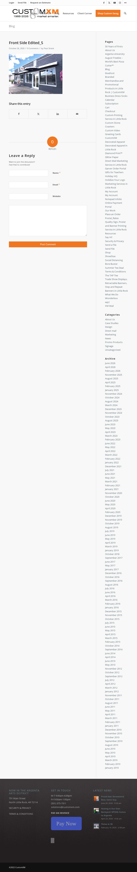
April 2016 (110, 596)
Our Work (110, 210)
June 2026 (110, 363)
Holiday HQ (111, 176)
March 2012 (111, 687)
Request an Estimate (40, 2)
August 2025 (111, 378)
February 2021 (112, 485)
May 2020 (110, 504)
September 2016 (113, 580)
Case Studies (111, 323)
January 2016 (112, 607)
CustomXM (111, 137)
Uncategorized (112, 349)
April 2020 (110, 508)
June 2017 (110, 561)
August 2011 (111, 703)
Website (57, 196)
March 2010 (111, 760)
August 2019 (111, 527)
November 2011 (113, 695)
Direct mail (110, 330)
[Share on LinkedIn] (57, 113)
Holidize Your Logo (115, 179)
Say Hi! (108, 237)
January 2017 (112, 569)
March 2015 (111, 638)
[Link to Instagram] (120, 2)
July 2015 (109, 622)
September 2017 (113, 557)
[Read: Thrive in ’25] (96, 826)
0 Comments (33, 48)
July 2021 (109, 470)
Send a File (110, 244)
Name (56, 172)
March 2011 (111, 718)
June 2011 (110, 706)
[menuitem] (12, 3)
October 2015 (112, 619)
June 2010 (110, 748)
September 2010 (113, 741)
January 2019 (112, 550)
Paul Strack (49, 48)
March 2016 (111, 599)
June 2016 (110, 592)
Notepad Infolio (113, 199)
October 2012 (112, 672)
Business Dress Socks (116, 96)
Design (108, 326)
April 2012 (110, 683)
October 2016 (112, 577)
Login (11, 2)
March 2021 (111, 481)
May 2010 (110, 752)
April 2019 (110, 542)
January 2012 (112, 691)
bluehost (110, 73)
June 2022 (110, 443)
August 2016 (111, 584)
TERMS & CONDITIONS (21, 813)
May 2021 (110, 477)
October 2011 (112, 699)
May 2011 (110, 710)
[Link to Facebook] (103, 2)
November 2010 (113, 733)
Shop (108, 252)
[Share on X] (38, 113)
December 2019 (113, 515)
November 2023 (113, 412)
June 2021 (110, 473)
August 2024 (111, 401)
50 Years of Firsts (114, 46)
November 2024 (113, 393)
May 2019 (110, 538)
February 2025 (112, 386)
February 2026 (112, 370)
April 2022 (110, 451)
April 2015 (110, 634)
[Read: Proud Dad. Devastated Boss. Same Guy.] (96, 798)
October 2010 (112, 737)
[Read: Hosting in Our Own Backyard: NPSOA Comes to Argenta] (96, 810)
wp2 (107, 302)
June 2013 (110, 661)
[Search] (125, 13)
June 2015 (110, 626)
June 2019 (110, 535)
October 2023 (112, 416)
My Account (111, 191)
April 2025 (110, 382)
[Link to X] (109, 2)
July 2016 (109, 588)
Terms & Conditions (115, 271)
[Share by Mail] (77, 113)
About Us (110, 50)
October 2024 (112, 397)
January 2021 (112, 489)
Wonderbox (111, 298)
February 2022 (112, 458)
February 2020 (112, 512)
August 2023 (111, 420)
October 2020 (112, 496)
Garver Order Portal (115, 168)
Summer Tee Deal (114, 267)
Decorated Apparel (115, 141)
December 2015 (113, 611)
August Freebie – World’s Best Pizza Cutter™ (114, 61)
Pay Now (66, 823)
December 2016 (113, 573)
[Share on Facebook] (19, 113)
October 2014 (112, 645)
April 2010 (110, 756)
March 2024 (111, 405)
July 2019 (109, 531)
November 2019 (113, 519)
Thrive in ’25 (107, 824)
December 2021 (113, 466)
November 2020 (113, 493)
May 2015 (110, 630)
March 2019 (111, 546)
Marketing (110, 334)
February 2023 (112, 439)
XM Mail (109, 305)
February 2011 (112, 722)
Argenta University (115, 54)
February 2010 (112, 764)
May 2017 (110, 565)
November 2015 (113, 615)
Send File (22, 2)
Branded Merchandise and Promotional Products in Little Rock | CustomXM (115, 84)
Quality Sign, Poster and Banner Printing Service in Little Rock (116, 225)
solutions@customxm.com (65, 807)
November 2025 (113, 374)
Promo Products (114, 342)
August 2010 (111, 745)
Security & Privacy (114, 241)
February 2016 (112, 603)
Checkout (110, 111)
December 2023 (113, 409)
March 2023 (111, 435)
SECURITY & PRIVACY (20, 808)
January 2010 (112, 767)
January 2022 (112, 462)
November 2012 (113, 668)
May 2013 (110, 664)
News (108, 338)
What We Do (111, 294)
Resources (110, 233)
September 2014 (113, 649)
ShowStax (110, 256)
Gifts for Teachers (114, 172)
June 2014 (110, 653)
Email (56, 184)
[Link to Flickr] (125, 2)
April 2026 (110, 367)
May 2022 (110, 447)
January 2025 (112, 390)
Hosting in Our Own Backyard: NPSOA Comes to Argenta (113, 812)
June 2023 (110, 424)
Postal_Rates (112, 218)
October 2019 (112, 523)
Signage (109, 346)
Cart (107, 107)
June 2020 (110, 500)
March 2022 (111, 454)
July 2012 (109, 680)
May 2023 (110, 428)
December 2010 (113, 729)
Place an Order (113, 214)
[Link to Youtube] (114, 2)
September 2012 (113, 676)
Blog (12, 26)
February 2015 (112, 641)
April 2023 (110, 432)
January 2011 (112, 725)
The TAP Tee (111, 275)
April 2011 (110, 714)
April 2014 (110, 657)
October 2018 (112, 554)
